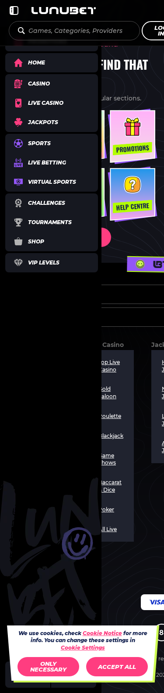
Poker (106, 509)
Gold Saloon (107, 393)
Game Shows (107, 459)
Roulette (109, 416)
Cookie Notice (102, 633)
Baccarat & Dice (110, 486)
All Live (107, 529)
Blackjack (110, 435)
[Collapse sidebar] (14, 10)
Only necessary (48, 666)
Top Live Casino (109, 366)
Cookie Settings (83, 648)
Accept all (117, 666)
